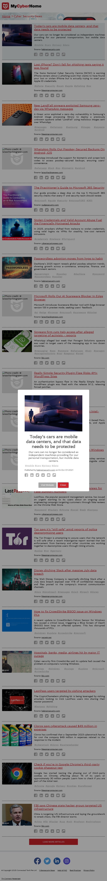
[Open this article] (55, 476)
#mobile (29, 465)
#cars (38, 465)
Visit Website (47, 485)
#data (55, 465)
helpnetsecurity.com (46, 470)
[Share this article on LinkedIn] (32, 476)
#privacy (46, 465)
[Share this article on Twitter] (38, 476)
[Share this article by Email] (49, 476)
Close (63, 485)
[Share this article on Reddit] (43, 476)
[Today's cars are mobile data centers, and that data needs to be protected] (27, 476)
